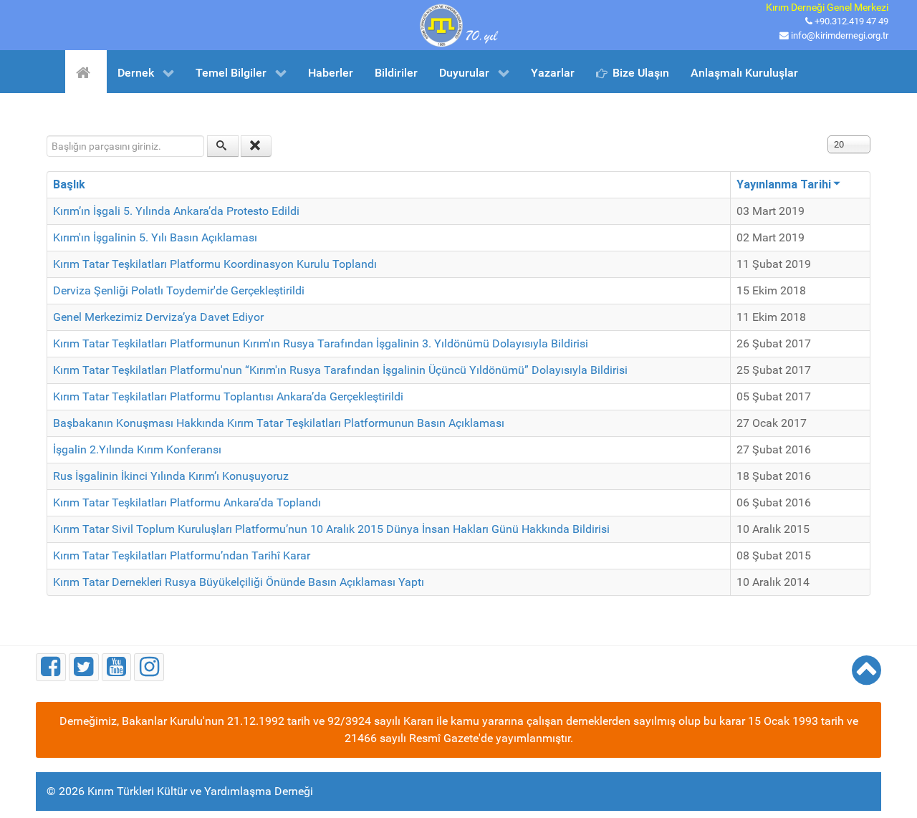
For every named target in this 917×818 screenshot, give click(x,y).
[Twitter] (84, 667)
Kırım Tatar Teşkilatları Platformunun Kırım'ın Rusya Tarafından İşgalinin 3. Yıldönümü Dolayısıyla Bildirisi (320, 343)
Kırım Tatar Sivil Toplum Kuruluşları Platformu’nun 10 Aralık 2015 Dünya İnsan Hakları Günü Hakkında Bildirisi (331, 529)
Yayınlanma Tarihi (783, 184)
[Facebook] (51, 667)
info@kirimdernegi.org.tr (839, 35)
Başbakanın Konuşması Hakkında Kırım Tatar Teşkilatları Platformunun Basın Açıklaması (278, 423)
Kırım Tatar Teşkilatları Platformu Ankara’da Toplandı (187, 502)
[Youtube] (117, 667)
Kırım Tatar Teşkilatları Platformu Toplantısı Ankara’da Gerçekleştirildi (228, 396)
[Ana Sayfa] (85, 71)
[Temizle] (256, 146)
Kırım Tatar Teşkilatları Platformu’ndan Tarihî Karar (181, 555)
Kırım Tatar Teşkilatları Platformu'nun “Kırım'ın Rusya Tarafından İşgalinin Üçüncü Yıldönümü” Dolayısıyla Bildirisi (340, 370)
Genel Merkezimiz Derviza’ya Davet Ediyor (158, 317)
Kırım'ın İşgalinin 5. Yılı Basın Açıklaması (155, 237)
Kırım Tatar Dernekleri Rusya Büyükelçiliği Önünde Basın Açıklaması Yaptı (238, 582)
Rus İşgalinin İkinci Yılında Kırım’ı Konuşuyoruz (171, 476)
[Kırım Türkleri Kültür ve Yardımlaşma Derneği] (458, 24)
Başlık (69, 184)
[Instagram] (149, 667)
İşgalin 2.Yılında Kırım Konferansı (137, 449)
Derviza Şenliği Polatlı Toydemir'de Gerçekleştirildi (178, 290)
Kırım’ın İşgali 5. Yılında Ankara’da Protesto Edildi (176, 211)
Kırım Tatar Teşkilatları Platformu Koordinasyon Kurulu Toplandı (215, 264)
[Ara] (223, 146)
